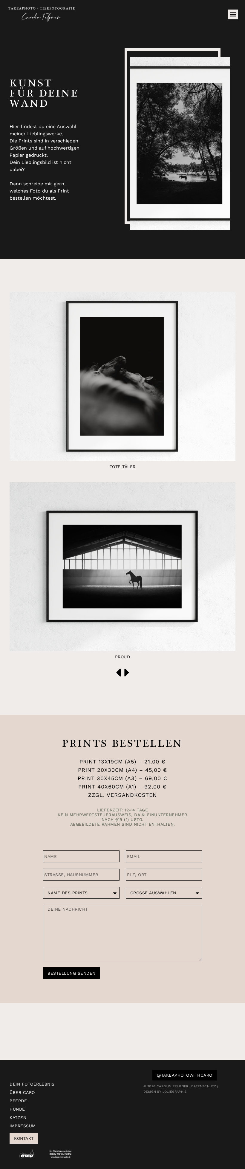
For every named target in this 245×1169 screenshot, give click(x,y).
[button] (233, 14)
